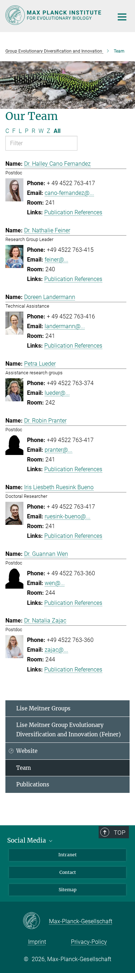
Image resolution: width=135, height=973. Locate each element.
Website (26, 750)
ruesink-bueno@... (67, 516)
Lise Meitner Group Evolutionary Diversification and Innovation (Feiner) (68, 730)
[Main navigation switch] (122, 17)
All (57, 131)
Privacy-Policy (89, 941)
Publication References (73, 212)
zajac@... (56, 649)
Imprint (37, 941)
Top (119, 832)
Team (23, 767)
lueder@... (57, 392)
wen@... (55, 583)
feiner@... (56, 259)
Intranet (67, 854)
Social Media (27, 840)
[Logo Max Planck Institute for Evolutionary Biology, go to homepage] (54, 15)
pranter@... (58, 449)
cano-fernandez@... (69, 192)
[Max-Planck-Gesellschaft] (36, 921)
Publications (32, 784)
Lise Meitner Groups (43, 708)
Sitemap (68, 889)
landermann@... (65, 326)
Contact (67, 872)
